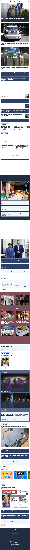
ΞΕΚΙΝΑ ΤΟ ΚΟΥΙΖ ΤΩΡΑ (5, 419)
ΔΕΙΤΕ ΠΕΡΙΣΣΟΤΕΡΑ (3, 409)
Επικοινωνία (15, 536)
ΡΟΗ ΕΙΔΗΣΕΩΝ (4, 133)
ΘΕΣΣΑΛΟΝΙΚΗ (5, 177)
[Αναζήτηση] (29, 1)
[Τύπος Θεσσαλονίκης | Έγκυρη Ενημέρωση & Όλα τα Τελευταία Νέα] (15, 1)
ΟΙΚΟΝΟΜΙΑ (4, 294)
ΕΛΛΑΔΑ (3, 485)
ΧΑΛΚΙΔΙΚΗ (4, 424)
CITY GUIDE (4, 372)
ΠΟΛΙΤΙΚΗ (3, 234)
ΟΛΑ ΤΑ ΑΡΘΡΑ (3, 274)
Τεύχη (15, 537)
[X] (17, 533)
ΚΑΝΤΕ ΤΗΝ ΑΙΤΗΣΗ (4, 349)
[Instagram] (15, 533)
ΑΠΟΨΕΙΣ (3, 278)
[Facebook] (13, 533)
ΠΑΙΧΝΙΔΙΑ (4, 470)
